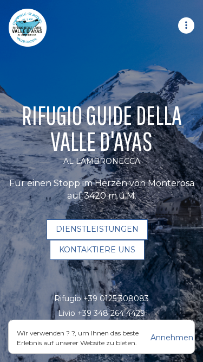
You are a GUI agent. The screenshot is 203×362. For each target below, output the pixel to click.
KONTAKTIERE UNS (97, 250)
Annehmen (171, 337)
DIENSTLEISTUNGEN (97, 229)
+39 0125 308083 (116, 298)
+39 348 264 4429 (111, 313)
